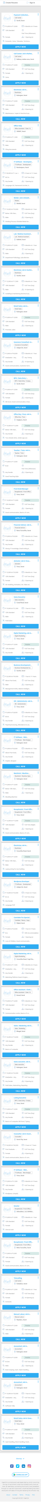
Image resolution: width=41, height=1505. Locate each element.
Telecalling (18, 1278)
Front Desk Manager (21, 489)
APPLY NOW (20, 47)
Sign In (32, 3)
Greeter (16, 1206)
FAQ (33, 1495)
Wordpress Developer (21, 881)
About (8, 1495)
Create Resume (11, 3)
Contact (14, 1495)
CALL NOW (20, 119)
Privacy (28, 1495)
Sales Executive (19, 597)
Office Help (18, 126)
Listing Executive (20, 1098)
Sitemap (20, 1458)
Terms (21, 1495)
